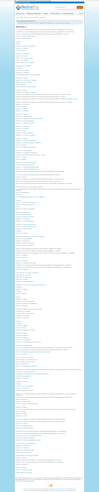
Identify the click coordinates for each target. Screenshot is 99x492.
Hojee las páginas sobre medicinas (24, 472)
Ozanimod (25, 138)
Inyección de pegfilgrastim (39, 196)
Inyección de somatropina (29, 301)
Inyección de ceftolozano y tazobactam (32, 142)
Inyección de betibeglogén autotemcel (32, 440)
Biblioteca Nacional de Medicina (23, 2)
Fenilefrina (66, 34)
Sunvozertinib (26, 104)
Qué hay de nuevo (70, 9)
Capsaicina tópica (28, 345)
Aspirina (24, 333)
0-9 (67, 23)
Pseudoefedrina (70, 31)
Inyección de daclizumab (29, 123)
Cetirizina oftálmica (27, 150)
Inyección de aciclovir (33, 359)
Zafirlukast (18, 41)
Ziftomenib (18, 200)
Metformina (59, 248)
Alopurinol (25, 423)
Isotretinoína (27, 126)
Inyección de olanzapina (28, 450)
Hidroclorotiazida (60, 171)
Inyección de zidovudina (26, 82)
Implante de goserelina (28, 281)
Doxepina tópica (30, 313)
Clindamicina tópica (59, 179)
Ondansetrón (25, 269)
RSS (48, 485)
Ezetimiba (24, 159)
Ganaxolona (25, 364)
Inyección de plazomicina (28, 120)
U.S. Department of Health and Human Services (57, 490)
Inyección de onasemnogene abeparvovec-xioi (35, 284)
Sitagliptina (58, 250)
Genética (45, 13)
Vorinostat (25, 289)
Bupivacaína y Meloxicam (29, 437)
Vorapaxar (25, 325)
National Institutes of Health (71, 490)
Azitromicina (27, 240)
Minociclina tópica (25, 212)
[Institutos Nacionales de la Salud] (16, 2)
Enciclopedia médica (68, 13)
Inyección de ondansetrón (33, 272)
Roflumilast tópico (27, 339)
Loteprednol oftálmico (60, 419)
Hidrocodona (28, 277)
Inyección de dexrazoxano (29, 224)
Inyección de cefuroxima (28, 216)
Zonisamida (26, 317)
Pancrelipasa (26, 128)
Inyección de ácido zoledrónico (30, 303)
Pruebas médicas (55, 13)
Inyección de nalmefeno (27, 386)
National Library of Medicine (28, 490)
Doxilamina (18, 190)
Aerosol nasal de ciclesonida (29, 162)
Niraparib (24, 106)
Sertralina (24, 293)
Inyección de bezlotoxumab (29, 226)
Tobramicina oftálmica (60, 421)
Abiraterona (25, 464)
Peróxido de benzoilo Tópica (28, 36)
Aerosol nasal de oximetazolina (36, 186)
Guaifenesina (70, 29)
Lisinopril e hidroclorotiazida (30, 152)
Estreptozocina (26, 53)
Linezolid (24, 467)
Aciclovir (25, 354)
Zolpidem (18, 297)
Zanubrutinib (19, 68)
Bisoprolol (25, 90)
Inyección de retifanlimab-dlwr (29, 443)
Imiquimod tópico (27, 401)
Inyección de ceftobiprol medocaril (31, 169)
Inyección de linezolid (27, 469)
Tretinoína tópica (57, 181)
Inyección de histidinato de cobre (30, 403)
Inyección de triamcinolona (29, 208)
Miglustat (25, 78)
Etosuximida (26, 70)
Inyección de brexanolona (29, 371)
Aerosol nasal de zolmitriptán (35, 309)
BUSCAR (80, 7)
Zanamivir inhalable (20, 50)
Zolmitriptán (19, 291)
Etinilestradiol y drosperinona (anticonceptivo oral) (37, 373)
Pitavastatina (27, 445)
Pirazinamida (27, 218)
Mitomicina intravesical (28, 390)
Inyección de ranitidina (28, 58)
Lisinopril (43, 154)
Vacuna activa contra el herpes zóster (32, 342)
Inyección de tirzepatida (29, 135)
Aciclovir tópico (29, 357)
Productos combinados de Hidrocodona (66, 409)
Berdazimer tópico (28, 116)
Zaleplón (18, 43)
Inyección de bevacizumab (38, 236)
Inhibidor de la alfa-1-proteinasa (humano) (33, 118)
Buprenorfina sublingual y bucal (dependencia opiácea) (68, 369)
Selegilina (25, 108)
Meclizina (25, 130)
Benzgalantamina (27, 376)
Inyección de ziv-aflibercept (29, 46)
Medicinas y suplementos (34, 13)
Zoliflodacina (19, 287)
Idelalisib (25, 407)
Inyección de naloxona (26, 214)
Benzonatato (26, 315)
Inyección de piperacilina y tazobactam (63, 347)
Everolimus (25, 335)
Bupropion (24, 399)
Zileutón (18, 206)
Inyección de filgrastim (35, 74)
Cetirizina (24, 457)
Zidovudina (23, 84)
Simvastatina (25, 260)
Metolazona (26, 72)
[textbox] (66, 7)
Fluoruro (24, 327)
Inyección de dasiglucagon (30, 92)
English (81, 13)
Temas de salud (20, 13)
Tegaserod (25, 114)
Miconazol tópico (32, 86)
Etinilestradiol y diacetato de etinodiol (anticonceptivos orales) (36, 351)
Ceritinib (25, 415)
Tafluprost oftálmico (27, 228)
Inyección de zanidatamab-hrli (29, 202)
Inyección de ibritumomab (29, 164)
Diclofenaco (25, 233)
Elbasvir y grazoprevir (28, 132)
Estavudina (24, 145)
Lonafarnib (25, 279)
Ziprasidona (19, 231)
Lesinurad (26, 381)
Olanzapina (25, 447)
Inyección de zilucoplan (28, 204)
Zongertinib (18, 321)
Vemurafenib (26, 110)
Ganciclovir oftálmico (27, 238)
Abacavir (25, 176)
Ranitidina (25, 56)
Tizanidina (25, 48)
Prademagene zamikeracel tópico (31, 167)
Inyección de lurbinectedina (30, 140)
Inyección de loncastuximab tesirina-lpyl (32, 435)
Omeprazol (63, 96)
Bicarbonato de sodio (65, 94)
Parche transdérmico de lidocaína (29, 366)
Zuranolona (18, 383)
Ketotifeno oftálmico (26, 38)
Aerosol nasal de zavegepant (30, 80)
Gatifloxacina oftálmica (27, 425)
